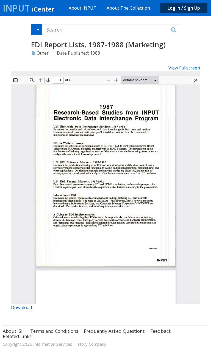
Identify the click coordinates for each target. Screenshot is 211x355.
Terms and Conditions (54, 331)
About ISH (14, 331)
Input (28, 8)
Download (21, 307)
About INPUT (82, 8)
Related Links (17, 336)
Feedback (160, 331)
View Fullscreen (184, 68)
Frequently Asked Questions (114, 331)
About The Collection (128, 8)
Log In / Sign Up (184, 8)
